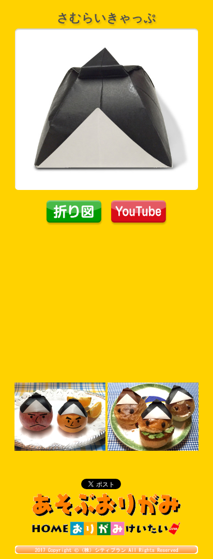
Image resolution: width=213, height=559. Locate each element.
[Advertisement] (106, 303)
